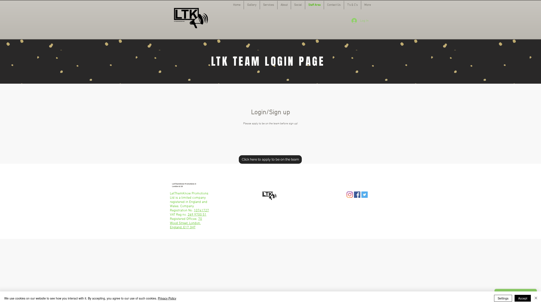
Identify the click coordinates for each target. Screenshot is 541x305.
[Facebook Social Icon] (357, 194)
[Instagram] (350, 194)
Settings (503, 298)
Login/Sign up (270, 112)
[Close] (535, 298)
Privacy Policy (167, 298)
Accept (522, 298)
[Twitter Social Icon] (364, 194)
